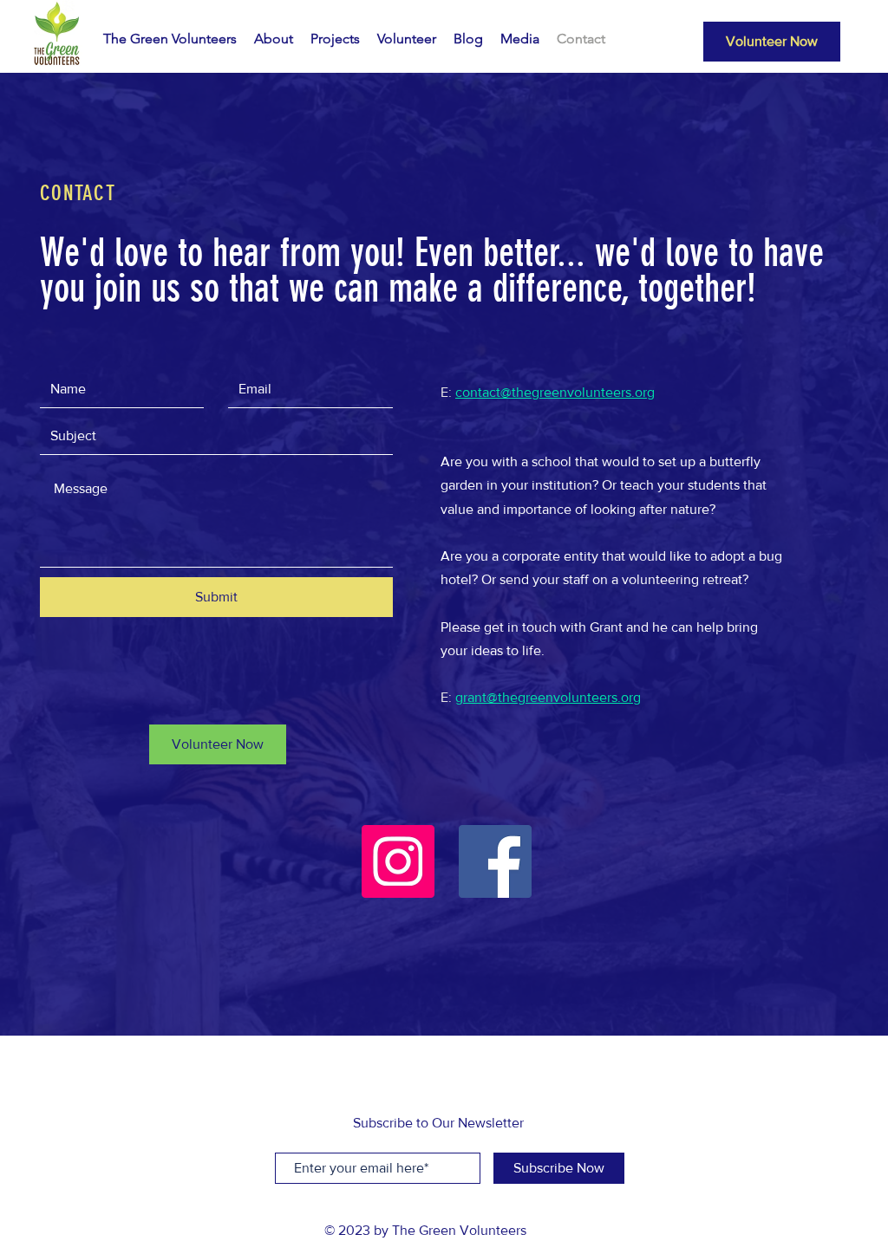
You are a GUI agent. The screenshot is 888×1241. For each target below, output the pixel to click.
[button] (217, 744)
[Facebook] (495, 861)
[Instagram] (398, 861)
